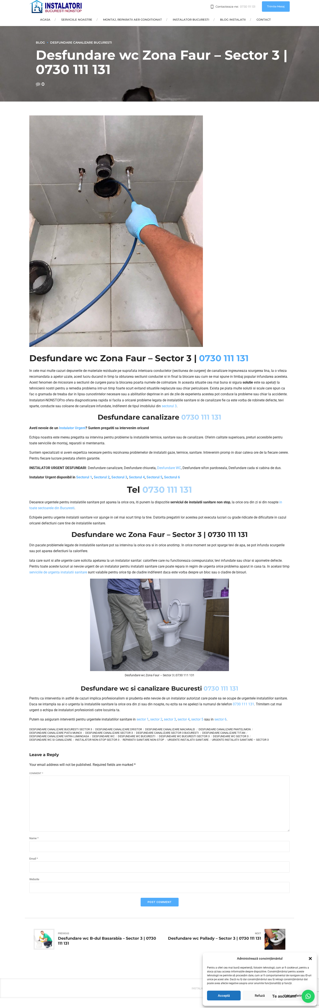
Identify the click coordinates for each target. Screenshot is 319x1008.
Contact (264, 19)
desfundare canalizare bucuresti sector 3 (60, 729)
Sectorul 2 (102, 477)
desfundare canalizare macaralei (170, 729)
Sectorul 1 (84, 477)
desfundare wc (103, 736)
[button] (310, 958)
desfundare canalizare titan (223, 732)
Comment (36, 773)
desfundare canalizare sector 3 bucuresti (167, 732)
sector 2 (156, 719)
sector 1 (142, 719)
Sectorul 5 (154, 477)
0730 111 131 (224, 358)
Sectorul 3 (119, 477)
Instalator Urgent (72, 428)
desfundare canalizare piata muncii (55, 732)
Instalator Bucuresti (191, 19)
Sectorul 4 (137, 477)
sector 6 (220, 719)
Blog (40, 42)
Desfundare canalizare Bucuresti (81, 42)
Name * (34, 838)
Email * (33, 858)
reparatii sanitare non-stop (143, 739)
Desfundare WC (169, 468)
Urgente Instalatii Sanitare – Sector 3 (240, 739)
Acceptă (224, 996)
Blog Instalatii (233, 19)
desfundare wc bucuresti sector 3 (184, 736)
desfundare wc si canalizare (50, 739)
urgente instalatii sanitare (188, 739)
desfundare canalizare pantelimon (225, 729)
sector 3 (170, 719)
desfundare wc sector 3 (230, 736)
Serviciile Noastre (76, 19)
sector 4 (184, 719)
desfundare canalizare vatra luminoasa (59, 736)
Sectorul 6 (172, 477)
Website (34, 879)
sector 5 (197, 719)
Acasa (45, 19)
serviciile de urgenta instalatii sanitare (58, 572)
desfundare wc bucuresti (136, 736)
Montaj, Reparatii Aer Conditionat (132, 19)
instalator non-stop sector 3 (97, 739)
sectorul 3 (169, 406)
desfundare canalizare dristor (118, 729)
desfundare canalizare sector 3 (109, 732)
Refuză (260, 996)
